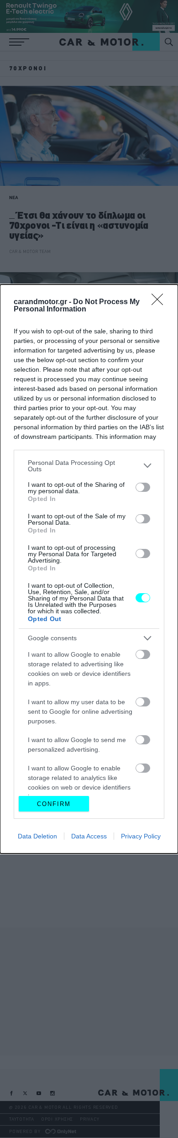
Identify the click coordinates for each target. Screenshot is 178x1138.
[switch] (143, 487)
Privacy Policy (141, 836)
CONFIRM (54, 804)
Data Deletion (37, 836)
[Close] (160, 302)
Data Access (89, 836)
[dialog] (89, 569)
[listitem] (89, 465)
